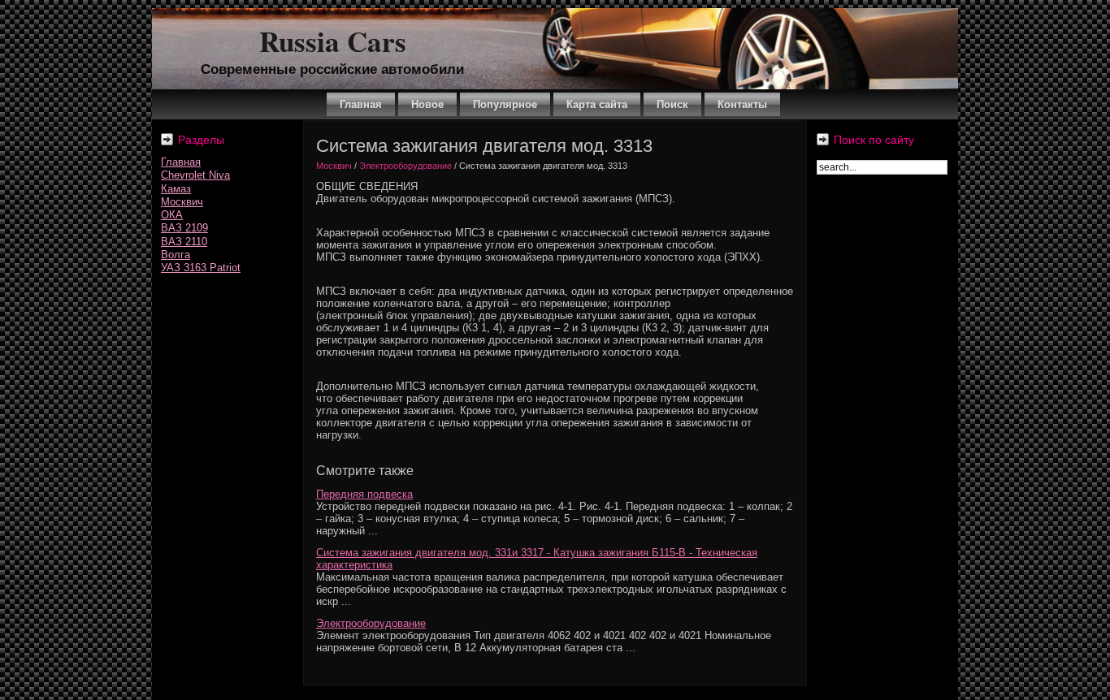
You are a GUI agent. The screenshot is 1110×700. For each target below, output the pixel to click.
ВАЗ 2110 (184, 241)
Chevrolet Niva (195, 175)
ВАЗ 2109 (184, 228)
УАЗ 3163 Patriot (201, 267)
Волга (175, 254)
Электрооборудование (405, 166)
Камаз (176, 189)
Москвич (182, 202)
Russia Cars (332, 41)
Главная (181, 162)
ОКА (172, 215)
